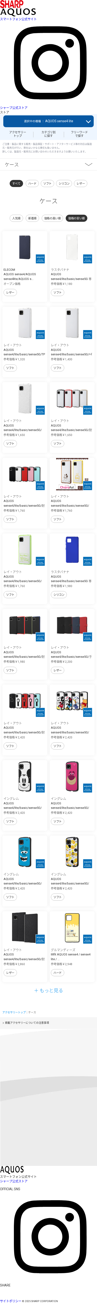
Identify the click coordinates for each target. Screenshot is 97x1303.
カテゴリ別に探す (48, 134)
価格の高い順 (52, 218)
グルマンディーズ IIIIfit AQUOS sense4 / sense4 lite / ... (70, 954)
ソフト (47, 183)
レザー (81, 183)
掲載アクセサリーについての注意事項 (27, 1022)
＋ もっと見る (48, 990)
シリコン (64, 183)
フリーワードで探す (79, 134)
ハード (32, 183)
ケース (12, 164)
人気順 (16, 218)
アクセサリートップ (17, 134)
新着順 (32, 218)
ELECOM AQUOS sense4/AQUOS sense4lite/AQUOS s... (20, 274)
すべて (16, 183)
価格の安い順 (76, 218)
